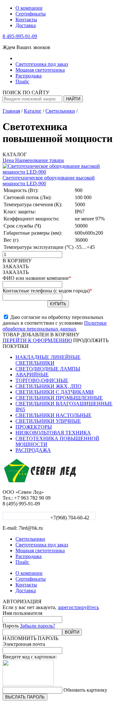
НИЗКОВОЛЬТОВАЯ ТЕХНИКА (53, 432)
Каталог (33, 111)
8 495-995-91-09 (20, 36)
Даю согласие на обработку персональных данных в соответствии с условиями (55, 322)
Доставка (25, 25)
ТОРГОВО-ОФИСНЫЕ (41, 380)
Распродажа (28, 75)
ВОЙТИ (72, 632)
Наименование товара (39, 160)
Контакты (26, 19)
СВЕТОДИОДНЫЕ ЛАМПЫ (47, 369)
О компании (29, 8)
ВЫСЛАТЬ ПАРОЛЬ (25, 697)
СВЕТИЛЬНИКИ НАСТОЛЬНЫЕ (53, 415)
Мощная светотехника (40, 70)
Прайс (22, 81)
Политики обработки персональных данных (55, 325)
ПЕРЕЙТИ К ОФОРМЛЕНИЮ (37, 340)
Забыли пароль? (37, 625)
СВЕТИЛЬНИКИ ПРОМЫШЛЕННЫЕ (59, 398)
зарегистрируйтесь (78, 607)
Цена (8, 160)
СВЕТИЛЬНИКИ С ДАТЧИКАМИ (54, 392)
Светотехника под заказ (41, 64)
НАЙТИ (73, 99)
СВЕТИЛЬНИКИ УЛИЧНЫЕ (48, 421)
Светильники (30, 58)
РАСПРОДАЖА (33, 450)
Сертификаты (30, 13)
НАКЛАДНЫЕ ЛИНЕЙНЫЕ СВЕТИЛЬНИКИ (48, 360)
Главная (11, 111)
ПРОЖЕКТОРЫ (33, 427)
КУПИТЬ (58, 303)
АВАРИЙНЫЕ (32, 374)
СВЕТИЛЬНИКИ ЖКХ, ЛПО (48, 386)
